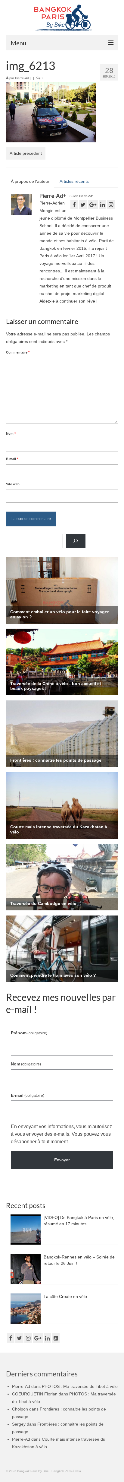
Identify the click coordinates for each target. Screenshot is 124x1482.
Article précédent (26, 153)
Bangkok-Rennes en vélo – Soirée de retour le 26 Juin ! (79, 1260)
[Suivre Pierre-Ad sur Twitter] (83, 204)
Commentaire (17, 352)
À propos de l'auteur (30, 181)
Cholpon (20, 1409)
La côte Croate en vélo (65, 1296)
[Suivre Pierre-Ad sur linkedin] (102, 204)
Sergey (19, 1424)
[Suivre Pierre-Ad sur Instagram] (111, 204)
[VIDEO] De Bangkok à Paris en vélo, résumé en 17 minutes (79, 1220)
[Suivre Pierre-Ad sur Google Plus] (93, 204)
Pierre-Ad (22, 78)
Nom (11, 433)
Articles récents (74, 181)
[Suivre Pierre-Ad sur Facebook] (74, 204)
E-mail (12, 459)
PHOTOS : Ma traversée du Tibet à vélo (80, 1386)
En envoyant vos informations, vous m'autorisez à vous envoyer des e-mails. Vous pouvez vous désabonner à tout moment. (61, 1134)
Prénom (29, 1032)
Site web (13, 484)
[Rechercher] (75, 541)
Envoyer (62, 1159)
